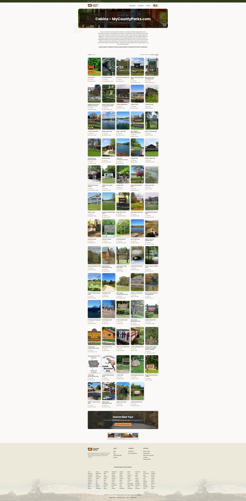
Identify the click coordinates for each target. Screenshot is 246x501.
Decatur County (106, 217)
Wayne (105, 488)
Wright (152, 488)
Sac (152, 485)
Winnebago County (150, 353)
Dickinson (106, 476)
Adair (89, 471)
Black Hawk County (150, 82)
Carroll (121, 473)
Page (89, 485)
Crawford (129, 475)
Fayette (129, 476)
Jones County (135, 108)
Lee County (105, 296)
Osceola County (92, 406)
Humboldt (90, 480)
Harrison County (106, 406)
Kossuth (89, 481)
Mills (97, 483)
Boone (144, 471)
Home (118, 15)
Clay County (106, 323)
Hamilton (113, 478)
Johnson (137, 480)
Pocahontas (114, 485)
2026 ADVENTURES (117, 455)
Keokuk (152, 480)
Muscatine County (107, 135)
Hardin (128, 478)
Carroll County (121, 350)
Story (113, 486)
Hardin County (121, 81)
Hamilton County (92, 109)
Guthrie (105, 478)
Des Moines (98, 476)
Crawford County (135, 405)
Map (153, 54)
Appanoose (114, 471)
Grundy (97, 478)
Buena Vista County (107, 109)
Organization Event (121, 497)
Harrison (137, 478)
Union (136, 486)
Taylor (128, 486)
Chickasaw (90, 475)
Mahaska (145, 481)
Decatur (153, 475)
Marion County (149, 108)
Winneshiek (129, 488)
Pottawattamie (130, 485)
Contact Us (131, 451)
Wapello (153, 486)
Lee (96, 481)
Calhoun (113, 473)
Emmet (121, 476)
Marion (152, 481)
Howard (153, 478)
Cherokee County (107, 242)
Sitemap (115, 457)
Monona (113, 483)
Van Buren (145, 486)
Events (148, 5)
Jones (144, 480)
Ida (96, 480)
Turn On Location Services (122, 424)
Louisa (113, 481)
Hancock (121, 478)
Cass (128, 473)
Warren (89, 488)
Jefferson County (107, 190)
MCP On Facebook (132, 453)
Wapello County (92, 298)
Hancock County (92, 135)
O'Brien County (121, 135)
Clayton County (92, 269)
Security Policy (133, 497)
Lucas (121, 481)
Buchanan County (107, 162)
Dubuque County (150, 244)
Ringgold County (92, 215)
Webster (113, 488)
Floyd (136, 476)
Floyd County (106, 380)
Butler (105, 473)
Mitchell (105, 483)
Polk (120, 485)
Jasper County (135, 378)
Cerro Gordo (146, 473)
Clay (105, 475)
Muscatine (137, 483)
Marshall (89, 483)
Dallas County (121, 163)
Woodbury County (122, 215)
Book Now (132, 5)
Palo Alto (98, 485)
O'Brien (144, 483)
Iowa (105, 480)
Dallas (136, 475)
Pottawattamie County (108, 81)
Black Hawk (137, 471)
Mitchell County (121, 108)
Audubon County (150, 217)
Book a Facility (146, 451)
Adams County (92, 81)
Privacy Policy (112, 497)
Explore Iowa (98, 1)
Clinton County (149, 135)
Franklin (144, 476)
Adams (97, 471)
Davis (144, 475)
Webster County (135, 190)
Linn (104, 481)
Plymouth (106, 485)
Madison (137, 481)
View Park (91, 79)
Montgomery (130, 483)
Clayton (113, 475)
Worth (144, 488)
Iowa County (149, 189)
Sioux (105, 486)
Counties (140, 5)
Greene (89, 478)
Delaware (90, 476)
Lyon (128, 481)
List (157, 54)
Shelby (97, 486)
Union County (92, 380)
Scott (89, 486)
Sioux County (120, 271)
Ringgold (145, 485)
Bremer (152, 471)
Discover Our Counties (148, 455)
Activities (123, 15)
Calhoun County (92, 163)
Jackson (113, 480)
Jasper (121, 480)
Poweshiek (137, 485)
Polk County (120, 189)
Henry (144, 478)
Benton (128, 471)
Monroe (121, 483)
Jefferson (129, 480)
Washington (98, 488)
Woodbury (137, 488)
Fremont (153, 476)
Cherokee (153, 473)
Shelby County (92, 242)
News (89, 1)
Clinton (121, 475)
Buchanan (90, 473)
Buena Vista (98, 473)
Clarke (97, 475)
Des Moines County (136, 82)
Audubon (121, 471)
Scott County (120, 323)
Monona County (92, 323)
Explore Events (146, 453)
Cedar (136, 473)
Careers (93, 1)
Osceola (153, 483)
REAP (128, 497)
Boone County (135, 136)
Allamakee (106, 471)
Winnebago (122, 488)
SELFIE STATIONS (146, 459)
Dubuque (114, 476)
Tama (121, 486)
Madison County (135, 269)
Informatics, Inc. (138, 495)
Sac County (134, 162)
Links (114, 453)
